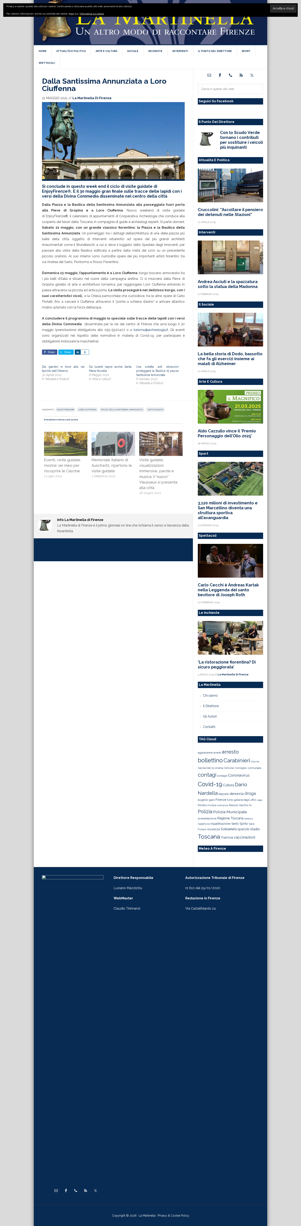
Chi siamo (210, 695)
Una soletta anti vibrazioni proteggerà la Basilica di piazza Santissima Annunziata (157, 371)
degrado (223, 793)
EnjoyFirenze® (65, 409)
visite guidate (155, 409)
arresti (217, 752)
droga (250, 793)
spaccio (243, 829)
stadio (255, 829)
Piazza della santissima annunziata (122, 409)
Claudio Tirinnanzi (127, 908)
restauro (248, 818)
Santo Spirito (239, 823)
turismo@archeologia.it (151, 330)
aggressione (205, 752)
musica (211, 805)
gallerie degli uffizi (245, 799)
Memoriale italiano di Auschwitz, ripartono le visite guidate (112, 465)
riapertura (204, 823)
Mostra (202, 805)
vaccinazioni (244, 837)
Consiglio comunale (247, 767)
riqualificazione (220, 823)
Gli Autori (210, 716)
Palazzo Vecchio (238, 805)
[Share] (77, 352)
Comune (229, 768)
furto (230, 799)
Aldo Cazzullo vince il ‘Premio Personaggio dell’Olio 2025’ (227, 433)
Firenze (221, 800)
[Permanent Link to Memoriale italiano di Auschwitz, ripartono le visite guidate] (113, 434)
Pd (250, 805)
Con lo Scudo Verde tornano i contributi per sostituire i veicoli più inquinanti (241, 140)
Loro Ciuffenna (87, 409)
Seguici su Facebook (216, 101)
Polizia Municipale (230, 812)
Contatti (209, 727)
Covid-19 (210, 784)
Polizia (205, 811)
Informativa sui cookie (92, 13)
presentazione (207, 818)
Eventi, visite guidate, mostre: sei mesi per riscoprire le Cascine (62, 465)
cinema (219, 767)
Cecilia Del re (206, 767)
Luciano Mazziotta (128, 888)
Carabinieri (237, 760)
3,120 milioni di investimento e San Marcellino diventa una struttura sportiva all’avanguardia (228, 510)
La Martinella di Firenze (150, 22)
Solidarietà (229, 829)
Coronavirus (239, 775)
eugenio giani (206, 799)
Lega (259, 800)
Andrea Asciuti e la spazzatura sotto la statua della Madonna (228, 284)
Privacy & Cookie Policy (173, 1215)
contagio (222, 775)
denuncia (237, 794)
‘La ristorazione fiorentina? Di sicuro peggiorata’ (227, 664)
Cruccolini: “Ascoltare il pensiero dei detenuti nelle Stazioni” (230, 212)
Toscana (209, 836)
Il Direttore (211, 706)
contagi (207, 775)
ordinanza (222, 805)
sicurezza (213, 829)
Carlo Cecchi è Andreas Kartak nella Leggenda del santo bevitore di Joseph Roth (228, 590)
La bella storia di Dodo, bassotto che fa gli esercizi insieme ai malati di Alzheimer (230, 358)
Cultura (228, 785)
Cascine (255, 761)
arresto (230, 752)
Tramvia (227, 837)
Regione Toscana (230, 818)
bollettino (210, 760)
